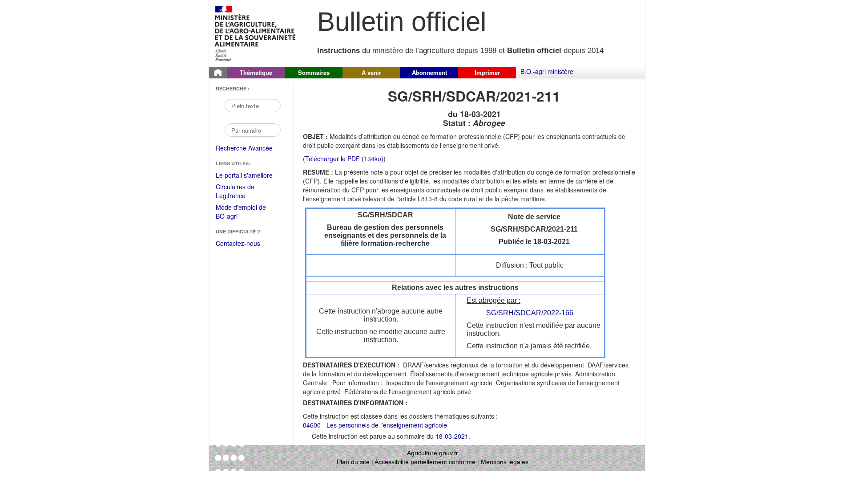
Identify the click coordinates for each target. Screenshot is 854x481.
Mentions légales (504, 461)
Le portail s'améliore (250, 175)
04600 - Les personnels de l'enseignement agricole (375, 424)
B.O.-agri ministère (546, 71)
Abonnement (429, 72)
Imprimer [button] (487, 72)
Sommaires (314, 72)
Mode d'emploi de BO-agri (241, 212)
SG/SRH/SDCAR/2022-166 (529, 313)
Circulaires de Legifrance (242, 191)
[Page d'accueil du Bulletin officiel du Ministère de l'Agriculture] (218, 72)
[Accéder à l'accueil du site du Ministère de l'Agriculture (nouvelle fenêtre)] (255, 32)
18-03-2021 (451, 436)
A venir (371, 72)
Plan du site (353, 461)
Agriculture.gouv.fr (432, 453)
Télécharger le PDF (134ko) (344, 158)
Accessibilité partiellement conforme (425, 461)
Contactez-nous (238, 243)
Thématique (256, 72)
